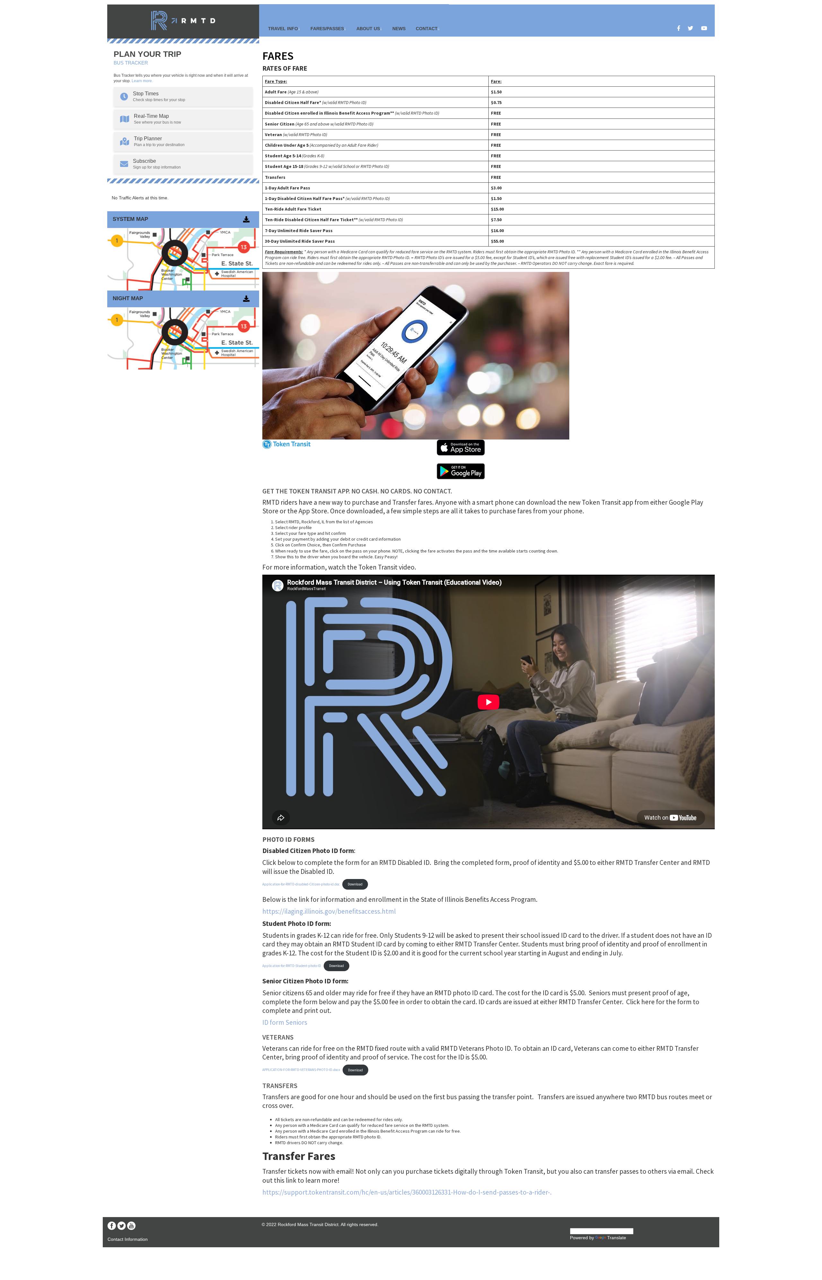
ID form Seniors (284, 1022)
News (399, 28)
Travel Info (283, 28)
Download (355, 884)
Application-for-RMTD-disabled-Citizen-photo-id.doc (301, 884)
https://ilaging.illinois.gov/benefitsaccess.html (329, 911)
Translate (616, 1237)
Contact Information (128, 1239)
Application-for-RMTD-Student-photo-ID (291, 965)
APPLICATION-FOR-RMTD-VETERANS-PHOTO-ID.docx (301, 1070)
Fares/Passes (327, 28)
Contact (427, 28)
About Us (368, 28)
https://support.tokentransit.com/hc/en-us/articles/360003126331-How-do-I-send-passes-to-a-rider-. (407, 1192)
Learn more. (142, 81)
